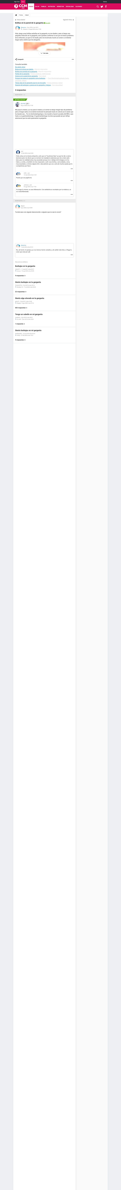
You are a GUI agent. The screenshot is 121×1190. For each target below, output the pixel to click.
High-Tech (17, 1)
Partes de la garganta (22, 74)
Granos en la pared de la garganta (26, 76)
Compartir (20, 59)
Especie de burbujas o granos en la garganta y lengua (33, 85)
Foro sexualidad (57, 85)
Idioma (105, 1)
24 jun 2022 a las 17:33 (27, 105)
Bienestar (60, 6)
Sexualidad (70, 6)
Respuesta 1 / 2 (20, 94)
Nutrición (51, 6)
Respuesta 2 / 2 (20, 201)
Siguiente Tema (67, 19)
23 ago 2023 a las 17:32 (34, 29)
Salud (22, 1)
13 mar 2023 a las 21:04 (30, 175)
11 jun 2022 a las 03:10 (27, 247)
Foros (31, 6)
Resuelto (47, 23)
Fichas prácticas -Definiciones (40, 74)
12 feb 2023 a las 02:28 (27, 153)
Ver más (45, 53)
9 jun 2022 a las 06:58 (26, 207)
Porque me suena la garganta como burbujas (30, 78)
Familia (43, 6)
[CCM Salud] (20, 6)
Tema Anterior (21, 19)
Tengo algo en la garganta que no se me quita (30, 83)
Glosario (79, 6)
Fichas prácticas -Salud (54, 83)
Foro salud (42, 76)
